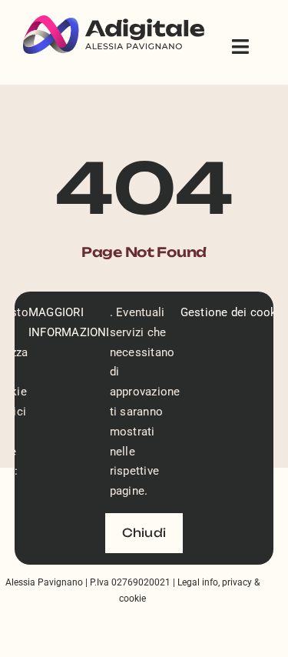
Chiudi (144, 532)
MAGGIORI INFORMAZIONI (69, 322)
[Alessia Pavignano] (113, 21)
